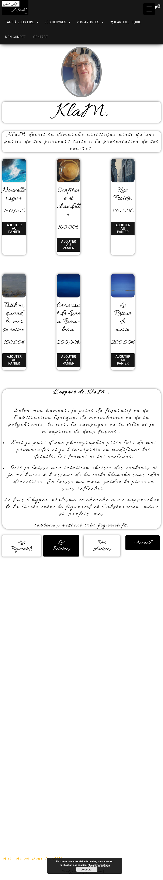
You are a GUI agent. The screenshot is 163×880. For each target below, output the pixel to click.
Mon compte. (16, 37)
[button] (102, 546)
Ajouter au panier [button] (14, 228)
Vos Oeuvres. (56, 22)
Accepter (87, 869)
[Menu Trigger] (149, 9)
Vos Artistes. (89, 22)
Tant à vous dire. (20, 22)
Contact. (41, 37)
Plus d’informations (99, 864)
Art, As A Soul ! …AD (32, 859)
